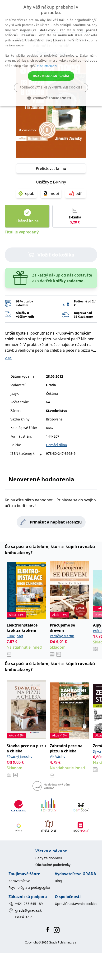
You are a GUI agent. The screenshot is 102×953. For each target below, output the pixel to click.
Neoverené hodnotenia (41, 479)
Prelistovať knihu (51, 168)
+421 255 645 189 (29, 903)
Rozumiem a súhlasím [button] (51, 76)
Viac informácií (47, 66)
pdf (78, 193)
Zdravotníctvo (19, 881)
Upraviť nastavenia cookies (76, 903)
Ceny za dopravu (48, 858)
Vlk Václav (57, 756)
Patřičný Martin (62, 636)
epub (29, 193)
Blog (58, 881)
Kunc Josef (15, 636)
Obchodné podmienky (52, 864)
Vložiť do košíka (55, 255)
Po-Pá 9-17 (23, 917)
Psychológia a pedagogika (29, 887)
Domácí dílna (56, 445)
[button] (51, 98)
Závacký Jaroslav (19, 756)
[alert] (51, 53)
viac (8, 357)
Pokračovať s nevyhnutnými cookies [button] (51, 87)
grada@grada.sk (28, 910)
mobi (54, 193)
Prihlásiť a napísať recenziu (56, 522)
